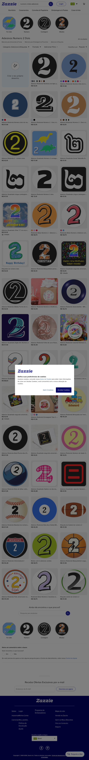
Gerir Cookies (48, 390)
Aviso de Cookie (45, 379)
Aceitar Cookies (64, 390)
